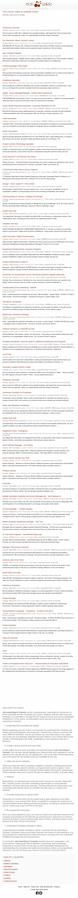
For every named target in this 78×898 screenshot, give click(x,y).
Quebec (7, 878)
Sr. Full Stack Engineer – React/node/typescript (22, 534)
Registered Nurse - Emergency (15, 431)
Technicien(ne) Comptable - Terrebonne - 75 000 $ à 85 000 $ (28, 611)
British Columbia (11, 864)
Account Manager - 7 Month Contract (17, 509)
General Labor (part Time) (13, 560)
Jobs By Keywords (46, 887)
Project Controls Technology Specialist (18, 144)
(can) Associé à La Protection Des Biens (19, 157)
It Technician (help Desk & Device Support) (20, 170)
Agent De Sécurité (10, 638)
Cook (5, 651)
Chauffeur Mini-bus (10, 224)
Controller (6, 483)
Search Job (35, 887)
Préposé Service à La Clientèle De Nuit (18, 329)
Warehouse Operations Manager (16, 314)
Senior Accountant (10, 131)
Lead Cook (7, 354)
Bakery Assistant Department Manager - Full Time (23, 522)
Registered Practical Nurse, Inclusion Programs (22, 249)
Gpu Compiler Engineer (12, 53)
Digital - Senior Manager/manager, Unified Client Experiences (27, 93)
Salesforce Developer (11, 585)
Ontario (7, 875)
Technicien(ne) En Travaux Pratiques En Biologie (22, 197)
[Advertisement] (26, 20)
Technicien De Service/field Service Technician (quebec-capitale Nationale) (33, 275)
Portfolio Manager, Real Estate (15, 66)
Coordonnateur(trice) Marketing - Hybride (19, 287)
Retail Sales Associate (12, 573)
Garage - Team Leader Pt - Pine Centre (18, 184)
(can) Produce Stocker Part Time (16, 458)
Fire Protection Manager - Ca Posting (18, 445)
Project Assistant (9, 625)
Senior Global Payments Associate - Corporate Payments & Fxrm (29, 106)
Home (20, 887)
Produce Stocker (9, 471)
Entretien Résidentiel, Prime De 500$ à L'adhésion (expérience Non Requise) (34, 342)
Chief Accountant (9, 119)
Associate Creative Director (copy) (17, 367)
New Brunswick (11, 869)
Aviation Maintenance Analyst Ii (15, 262)
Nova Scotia (9, 872)
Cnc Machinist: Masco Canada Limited (18, 40)
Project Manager (9, 598)
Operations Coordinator (12, 302)
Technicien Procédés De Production (17, 393)
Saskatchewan (10, 881)
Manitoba (8, 866)
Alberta (7, 861)
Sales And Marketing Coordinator (16, 405)
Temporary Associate (11, 28)
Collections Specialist (11, 80)
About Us (26, 887)
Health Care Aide (9, 211)
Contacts (57, 887)
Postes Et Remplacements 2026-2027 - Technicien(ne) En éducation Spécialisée (35, 664)
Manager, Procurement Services (16, 547)
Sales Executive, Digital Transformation (18, 236)
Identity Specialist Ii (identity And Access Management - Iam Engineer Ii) (32, 496)
